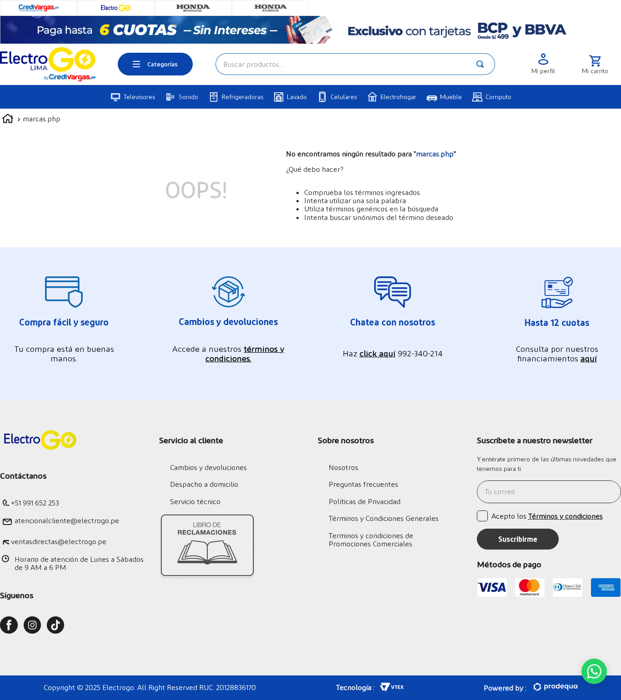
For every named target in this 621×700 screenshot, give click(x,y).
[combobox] (355, 64)
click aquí (378, 353)
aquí (589, 358)
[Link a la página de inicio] (7, 119)
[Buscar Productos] (481, 64)
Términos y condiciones (565, 515)
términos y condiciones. (245, 353)
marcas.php (41, 118)
